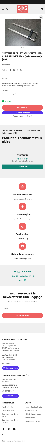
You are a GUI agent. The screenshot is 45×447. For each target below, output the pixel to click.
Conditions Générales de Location (10, 421)
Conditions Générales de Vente (10, 415)
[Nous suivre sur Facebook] (3, 429)
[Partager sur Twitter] (14, 70)
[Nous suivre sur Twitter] (8, 429)
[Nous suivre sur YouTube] (14, 429)
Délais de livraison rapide (33, 414)
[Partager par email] (21, 70)
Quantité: (5, 91)
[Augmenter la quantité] (13, 95)
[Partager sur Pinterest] (17, 70)
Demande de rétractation (33, 421)
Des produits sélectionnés (33, 407)
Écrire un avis (23, 167)
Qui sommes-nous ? (8, 410)
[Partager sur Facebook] (10, 70)
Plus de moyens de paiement (22, 116)
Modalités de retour (31, 410)
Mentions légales (7, 407)
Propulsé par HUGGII (19, 441)
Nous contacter (30, 418)
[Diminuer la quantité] (4, 95)
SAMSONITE (6, 64)
